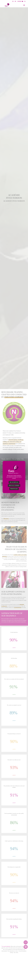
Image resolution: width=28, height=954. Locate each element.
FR (15, 1)
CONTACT (19, 1)
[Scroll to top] (26, 951)
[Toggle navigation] (24, 5)
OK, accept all (14, 482)
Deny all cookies (14, 485)
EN (13, 1)
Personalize (14, 488)
